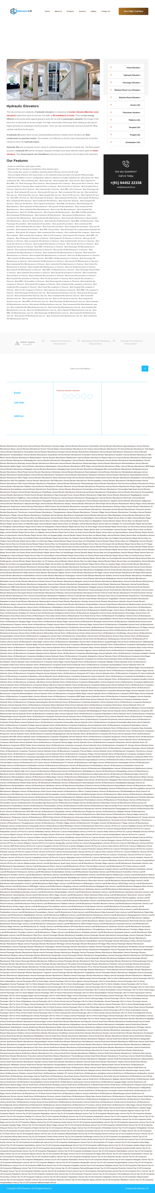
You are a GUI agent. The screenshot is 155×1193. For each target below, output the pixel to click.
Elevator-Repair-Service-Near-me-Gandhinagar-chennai (58, 552)
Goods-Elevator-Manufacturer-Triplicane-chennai (66, 599)
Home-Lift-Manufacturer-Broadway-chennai (91, 621)
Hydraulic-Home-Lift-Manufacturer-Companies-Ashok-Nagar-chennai (43, 662)
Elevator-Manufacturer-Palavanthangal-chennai (81, 483)
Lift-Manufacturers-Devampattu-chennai (56, 760)
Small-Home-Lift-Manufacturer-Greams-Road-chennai (27, 1102)
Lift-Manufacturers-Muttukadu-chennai (52, 783)
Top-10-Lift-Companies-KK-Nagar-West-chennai (93, 1154)
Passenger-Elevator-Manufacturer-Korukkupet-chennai (52, 949)
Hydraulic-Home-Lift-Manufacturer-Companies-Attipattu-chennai (95, 662)
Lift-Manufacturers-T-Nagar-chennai (120, 823)
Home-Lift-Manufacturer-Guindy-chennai (34, 639)
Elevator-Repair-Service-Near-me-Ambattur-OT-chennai (107, 524)
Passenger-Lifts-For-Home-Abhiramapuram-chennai (118, 978)
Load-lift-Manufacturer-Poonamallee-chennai (120, 906)
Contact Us (105, 11)
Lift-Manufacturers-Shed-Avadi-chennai (97, 814)
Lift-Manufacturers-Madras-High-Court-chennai (18, 771)
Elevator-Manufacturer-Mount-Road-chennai (17, 472)
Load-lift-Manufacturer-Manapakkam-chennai (104, 878)
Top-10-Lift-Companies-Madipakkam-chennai (33, 1159)
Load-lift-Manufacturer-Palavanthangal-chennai (114, 901)
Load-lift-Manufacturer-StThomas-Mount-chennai (71, 926)
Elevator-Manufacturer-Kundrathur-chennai (80, 455)
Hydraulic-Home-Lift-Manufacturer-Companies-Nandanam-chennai (80, 702)
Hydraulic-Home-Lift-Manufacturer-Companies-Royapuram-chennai (101, 737)
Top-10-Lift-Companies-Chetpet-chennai (29, 1128)
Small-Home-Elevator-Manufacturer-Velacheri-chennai (69, 1062)
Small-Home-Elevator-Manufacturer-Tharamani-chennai (21, 1056)
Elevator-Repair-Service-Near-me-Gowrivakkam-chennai (39, 555)
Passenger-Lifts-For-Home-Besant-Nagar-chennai (59, 996)
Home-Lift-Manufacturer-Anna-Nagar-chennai (124, 613)
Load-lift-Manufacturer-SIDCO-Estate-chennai (80, 924)
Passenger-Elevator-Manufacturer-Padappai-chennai (111, 958)
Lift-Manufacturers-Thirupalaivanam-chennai (24, 823)
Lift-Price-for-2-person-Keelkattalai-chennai (33, 831)
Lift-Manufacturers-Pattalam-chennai (75, 797)
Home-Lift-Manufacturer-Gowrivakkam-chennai (75, 636)
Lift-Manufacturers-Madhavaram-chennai (136, 768)
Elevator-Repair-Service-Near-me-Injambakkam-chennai (126, 561)
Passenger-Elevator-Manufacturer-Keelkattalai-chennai (38, 941)
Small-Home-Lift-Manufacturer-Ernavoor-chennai (42, 1096)
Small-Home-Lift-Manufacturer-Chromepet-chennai (104, 1090)
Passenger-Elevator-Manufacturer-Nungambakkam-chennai (91, 955)
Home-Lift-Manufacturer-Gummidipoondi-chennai (69, 639)
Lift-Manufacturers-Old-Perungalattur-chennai (48, 794)
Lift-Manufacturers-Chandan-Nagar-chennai (23, 760)
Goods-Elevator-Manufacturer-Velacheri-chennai (114, 601)
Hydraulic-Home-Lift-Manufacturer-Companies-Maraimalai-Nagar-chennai (109, 691)
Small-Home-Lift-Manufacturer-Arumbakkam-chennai (27, 1079)
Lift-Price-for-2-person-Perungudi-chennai (119, 849)
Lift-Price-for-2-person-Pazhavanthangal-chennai (51, 849)
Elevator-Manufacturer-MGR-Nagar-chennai (80, 466)
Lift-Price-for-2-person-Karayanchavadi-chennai (114, 829)
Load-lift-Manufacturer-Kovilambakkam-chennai (52, 872)
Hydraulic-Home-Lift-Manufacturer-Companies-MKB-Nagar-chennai (66, 696)
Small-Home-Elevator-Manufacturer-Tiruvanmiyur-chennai (113, 1056)
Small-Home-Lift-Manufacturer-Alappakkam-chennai (44, 1070)
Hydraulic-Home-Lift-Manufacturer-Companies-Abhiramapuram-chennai (72, 644)
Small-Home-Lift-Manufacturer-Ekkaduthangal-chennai (110, 1093)
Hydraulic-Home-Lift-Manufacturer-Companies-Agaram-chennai (73, 650)
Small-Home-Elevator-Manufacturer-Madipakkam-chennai (29, 1036)
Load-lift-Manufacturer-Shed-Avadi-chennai (128, 921)
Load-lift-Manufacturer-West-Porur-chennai (32, 935)
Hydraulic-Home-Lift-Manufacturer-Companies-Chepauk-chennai (25, 673)
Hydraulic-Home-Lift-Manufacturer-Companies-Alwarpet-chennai (24, 653)
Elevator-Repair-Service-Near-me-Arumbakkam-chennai (98, 529)
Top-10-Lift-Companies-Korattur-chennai (112, 1157)
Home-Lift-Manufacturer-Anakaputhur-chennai (88, 613)
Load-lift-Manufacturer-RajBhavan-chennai (59, 915)
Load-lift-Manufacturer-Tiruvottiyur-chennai (16, 932)
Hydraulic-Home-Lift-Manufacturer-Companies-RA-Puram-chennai (98, 734)
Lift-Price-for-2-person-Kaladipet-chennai (126, 826)
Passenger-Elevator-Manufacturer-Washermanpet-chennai (75, 978)
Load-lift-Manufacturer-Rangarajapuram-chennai (128, 915)
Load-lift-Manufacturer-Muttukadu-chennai (84, 889)
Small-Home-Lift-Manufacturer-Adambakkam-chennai (40, 1067)
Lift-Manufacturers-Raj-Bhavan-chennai (54, 809)
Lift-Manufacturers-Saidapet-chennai (116, 811)
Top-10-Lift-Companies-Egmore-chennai (31, 1134)
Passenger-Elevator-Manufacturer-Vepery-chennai (97, 975)
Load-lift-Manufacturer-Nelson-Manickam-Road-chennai (87, 895)
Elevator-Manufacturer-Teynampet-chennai (100, 509)
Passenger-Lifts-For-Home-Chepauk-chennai (17, 998)
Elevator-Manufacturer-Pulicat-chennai (73, 492)
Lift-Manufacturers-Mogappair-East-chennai (77, 780)
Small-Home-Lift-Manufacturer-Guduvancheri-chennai (69, 1102)
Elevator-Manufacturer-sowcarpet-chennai (79, 506)
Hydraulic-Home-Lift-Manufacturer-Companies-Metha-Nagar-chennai (66, 693)
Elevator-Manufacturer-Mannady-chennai (16, 463)
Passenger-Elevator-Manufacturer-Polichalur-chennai (103, 964)
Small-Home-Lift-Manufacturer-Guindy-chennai (108, 1102)
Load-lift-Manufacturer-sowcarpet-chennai (115, 924)
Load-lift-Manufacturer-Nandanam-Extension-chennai (128, 892)
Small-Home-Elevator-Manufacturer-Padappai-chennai (54, 1044)
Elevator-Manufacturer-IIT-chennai (113, 449)
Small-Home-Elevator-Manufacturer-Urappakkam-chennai (47, 1059)
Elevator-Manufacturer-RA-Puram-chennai (122, 498)
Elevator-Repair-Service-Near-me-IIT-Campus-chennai (40, 561)
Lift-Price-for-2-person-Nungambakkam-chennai (90, 843)
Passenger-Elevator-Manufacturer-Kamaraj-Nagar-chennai (112, 935)
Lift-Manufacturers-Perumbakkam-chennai (86, 800)
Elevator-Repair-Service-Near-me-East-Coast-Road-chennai (72, 547)
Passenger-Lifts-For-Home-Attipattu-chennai (24, 993)
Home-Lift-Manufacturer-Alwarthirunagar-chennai (100, 610)
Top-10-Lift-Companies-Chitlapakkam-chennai (136, 1128)
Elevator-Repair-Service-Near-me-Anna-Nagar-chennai (83, 527)
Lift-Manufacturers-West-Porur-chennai (95, 826)
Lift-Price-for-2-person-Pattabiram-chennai (129, 852)
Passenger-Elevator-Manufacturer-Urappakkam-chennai (79, 972)
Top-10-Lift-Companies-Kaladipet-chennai (16, 1148)
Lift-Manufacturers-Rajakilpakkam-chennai (23, 809)
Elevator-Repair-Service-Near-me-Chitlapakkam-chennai (124, 541)
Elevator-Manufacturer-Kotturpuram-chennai (123, 452)
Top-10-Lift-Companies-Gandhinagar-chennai (82, 1137)
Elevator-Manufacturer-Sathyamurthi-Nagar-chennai (26, 503)
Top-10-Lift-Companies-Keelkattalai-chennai (81, 1151)
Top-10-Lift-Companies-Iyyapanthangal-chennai (60, 1145)
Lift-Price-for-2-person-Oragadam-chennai (42, 846)
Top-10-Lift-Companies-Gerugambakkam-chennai (119, 1137)
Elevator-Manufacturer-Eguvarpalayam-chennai (124, 446)
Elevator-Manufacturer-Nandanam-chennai (54, 475)
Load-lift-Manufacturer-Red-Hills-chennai (41, 918)
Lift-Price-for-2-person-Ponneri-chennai (30, 852)
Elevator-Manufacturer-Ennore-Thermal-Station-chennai (44, 449)
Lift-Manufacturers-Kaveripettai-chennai (120, 762)
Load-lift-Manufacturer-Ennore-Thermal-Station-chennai (83, 866)
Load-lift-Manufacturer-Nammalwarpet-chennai (119, 889)
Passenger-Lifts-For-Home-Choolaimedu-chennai (92, 1001)
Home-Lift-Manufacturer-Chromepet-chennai (103, 627)
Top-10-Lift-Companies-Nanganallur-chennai (79, 1162)
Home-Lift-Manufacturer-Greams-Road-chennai (112, 636)
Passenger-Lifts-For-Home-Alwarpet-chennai (34, 984)
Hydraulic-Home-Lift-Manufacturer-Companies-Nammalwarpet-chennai (27, 702)
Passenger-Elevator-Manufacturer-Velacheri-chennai (57, 975)
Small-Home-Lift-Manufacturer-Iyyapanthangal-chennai (52, 1108)
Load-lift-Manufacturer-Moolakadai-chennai (16, 889)
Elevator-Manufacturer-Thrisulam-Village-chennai (92, 512)
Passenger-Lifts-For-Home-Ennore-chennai (16, 1007)
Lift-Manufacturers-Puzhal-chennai (76, 806)
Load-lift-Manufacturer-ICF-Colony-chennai (121, 866)
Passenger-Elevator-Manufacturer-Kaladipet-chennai (69, 935)
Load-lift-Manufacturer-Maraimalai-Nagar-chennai (123, 880)
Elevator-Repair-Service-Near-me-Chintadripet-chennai (81, 541)
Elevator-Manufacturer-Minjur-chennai (112, 466)
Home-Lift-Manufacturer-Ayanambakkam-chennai (99, 619)
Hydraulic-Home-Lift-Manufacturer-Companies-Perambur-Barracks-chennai (43, 719)
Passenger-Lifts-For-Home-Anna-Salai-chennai (29, 990)
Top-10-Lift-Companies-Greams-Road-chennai (80, 1139)
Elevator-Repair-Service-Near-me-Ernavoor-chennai (85, 550)
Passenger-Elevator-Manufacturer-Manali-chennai (26, 952)
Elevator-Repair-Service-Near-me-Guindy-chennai (63, 558)
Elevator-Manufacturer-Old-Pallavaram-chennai (51, 481)
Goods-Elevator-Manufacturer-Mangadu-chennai (70, 581)
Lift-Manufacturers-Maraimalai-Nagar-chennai (127, 774)
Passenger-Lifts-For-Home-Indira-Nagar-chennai (96, 1016)
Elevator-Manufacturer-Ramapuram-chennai (50, 498)
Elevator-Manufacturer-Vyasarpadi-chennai (73, 515)
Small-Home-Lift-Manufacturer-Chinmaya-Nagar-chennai (54, 1088)
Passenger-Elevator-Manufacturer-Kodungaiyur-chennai (40, 947)
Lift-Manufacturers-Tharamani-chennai (111, 820)
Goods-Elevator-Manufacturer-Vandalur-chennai (76, 601)
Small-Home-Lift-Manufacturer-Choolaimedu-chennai (63, 1090)
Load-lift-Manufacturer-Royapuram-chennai (108, 918)
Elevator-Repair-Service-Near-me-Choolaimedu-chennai (53, 544)
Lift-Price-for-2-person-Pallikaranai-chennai (135, 846)
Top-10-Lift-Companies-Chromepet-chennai (83, 1131)
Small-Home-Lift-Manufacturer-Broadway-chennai (48, 1085)
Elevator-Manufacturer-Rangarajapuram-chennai (86, 498)
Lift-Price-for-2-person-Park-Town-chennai (16, 849)
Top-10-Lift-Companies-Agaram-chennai (125, 1111)
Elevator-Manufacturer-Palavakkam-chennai (46, 483)
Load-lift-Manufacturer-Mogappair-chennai (62, 886)
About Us (58, 11)
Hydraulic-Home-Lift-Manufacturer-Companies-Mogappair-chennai (117, 696)
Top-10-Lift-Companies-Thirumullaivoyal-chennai (117, 1174)
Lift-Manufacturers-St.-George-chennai (140, 817)
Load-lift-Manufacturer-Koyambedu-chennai (88, 872)
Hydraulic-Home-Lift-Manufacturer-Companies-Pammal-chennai (43, 716)
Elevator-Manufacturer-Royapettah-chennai (41, 501)
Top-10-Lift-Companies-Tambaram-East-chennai (46, 1174)
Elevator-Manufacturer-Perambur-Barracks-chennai (58, 486)
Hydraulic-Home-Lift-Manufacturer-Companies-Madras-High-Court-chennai (35, 685)
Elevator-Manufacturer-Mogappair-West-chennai (95, 469)
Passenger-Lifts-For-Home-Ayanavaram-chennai (132, 993)
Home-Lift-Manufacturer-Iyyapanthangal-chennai (104, 642)
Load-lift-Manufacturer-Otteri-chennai (47, 901)
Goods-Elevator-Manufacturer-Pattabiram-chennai (54, 596)
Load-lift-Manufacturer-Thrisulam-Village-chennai (131, 929)
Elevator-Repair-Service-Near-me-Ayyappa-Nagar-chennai (46, 535)
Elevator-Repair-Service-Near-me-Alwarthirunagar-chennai (22, 524)
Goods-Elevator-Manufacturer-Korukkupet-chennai (62, 578)
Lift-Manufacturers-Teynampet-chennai (81, 820)
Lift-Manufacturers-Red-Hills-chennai (26, 811)
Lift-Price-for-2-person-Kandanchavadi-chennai (78, 829)
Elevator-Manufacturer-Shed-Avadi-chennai (94, 503)
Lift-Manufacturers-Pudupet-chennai (72, 803)
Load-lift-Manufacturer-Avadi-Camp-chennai (60, 863)
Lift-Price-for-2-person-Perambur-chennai (87, 849)
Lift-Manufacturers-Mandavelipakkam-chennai (32, 774)
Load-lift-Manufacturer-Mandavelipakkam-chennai (19, 880)
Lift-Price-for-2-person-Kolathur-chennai (32, 837)
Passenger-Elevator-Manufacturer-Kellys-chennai (123, 941)
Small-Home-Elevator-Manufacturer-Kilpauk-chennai (88, 1027)
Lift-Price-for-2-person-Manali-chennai (75, 840)
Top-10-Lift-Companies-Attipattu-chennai (27, 1122)
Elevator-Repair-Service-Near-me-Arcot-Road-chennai (56, 529)
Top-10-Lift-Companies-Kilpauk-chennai (27, 1154)
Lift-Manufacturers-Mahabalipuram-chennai (85, 771)
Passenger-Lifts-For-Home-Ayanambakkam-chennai (94, 993)
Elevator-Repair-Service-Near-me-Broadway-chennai (134, 535)
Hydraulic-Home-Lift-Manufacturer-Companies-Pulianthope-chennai (68, 725)
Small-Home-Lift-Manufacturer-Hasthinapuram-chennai (40, 1105)
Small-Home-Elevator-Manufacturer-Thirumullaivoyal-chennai (66, 1056)
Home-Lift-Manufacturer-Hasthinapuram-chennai (107, 639)
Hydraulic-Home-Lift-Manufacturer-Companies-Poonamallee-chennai (53, 722)
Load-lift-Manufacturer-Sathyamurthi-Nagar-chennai (60, 921)
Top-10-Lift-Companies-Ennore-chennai (99, 1134)
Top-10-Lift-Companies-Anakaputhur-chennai (92, 1116)
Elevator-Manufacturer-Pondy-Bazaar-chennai (47, 489)
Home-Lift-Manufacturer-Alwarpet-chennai (65, 610)
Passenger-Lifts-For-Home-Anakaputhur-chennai (72, 987)
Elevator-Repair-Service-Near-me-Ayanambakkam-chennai (112, 532)
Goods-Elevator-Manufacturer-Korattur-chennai (25, 578)
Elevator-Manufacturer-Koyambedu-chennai (47, 455)
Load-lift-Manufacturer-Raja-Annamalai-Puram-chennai (105, 912)
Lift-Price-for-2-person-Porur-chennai (99, 852)
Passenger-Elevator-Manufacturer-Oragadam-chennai (70, 958)
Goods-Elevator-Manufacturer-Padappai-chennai (84, 587)
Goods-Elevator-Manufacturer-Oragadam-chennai (46, 587)
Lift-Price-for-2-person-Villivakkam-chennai (107, 860)
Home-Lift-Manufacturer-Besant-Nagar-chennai (56, 621)
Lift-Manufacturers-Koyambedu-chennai (125, 765)
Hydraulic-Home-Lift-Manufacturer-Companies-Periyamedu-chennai (98, 719)
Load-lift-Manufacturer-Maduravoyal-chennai (33, 878)
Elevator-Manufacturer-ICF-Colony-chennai (83, 449)
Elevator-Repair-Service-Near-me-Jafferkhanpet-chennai (60, 564)
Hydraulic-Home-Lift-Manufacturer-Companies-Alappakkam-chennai (124, 650)
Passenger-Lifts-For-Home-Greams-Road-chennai (19, 1013)
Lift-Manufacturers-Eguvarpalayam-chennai (88, 760)
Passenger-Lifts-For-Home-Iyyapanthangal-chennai (19, 1019)
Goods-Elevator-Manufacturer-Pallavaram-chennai (116, 584)
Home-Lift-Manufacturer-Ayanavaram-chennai (136, 619)
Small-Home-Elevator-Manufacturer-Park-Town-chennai (28, 1047)
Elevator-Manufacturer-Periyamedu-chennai (95, 486)
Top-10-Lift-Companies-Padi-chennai (133, 1165)
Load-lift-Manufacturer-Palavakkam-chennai (79, 901)
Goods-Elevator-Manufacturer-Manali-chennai (33, 581)
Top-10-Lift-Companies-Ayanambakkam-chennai (91, 1122)
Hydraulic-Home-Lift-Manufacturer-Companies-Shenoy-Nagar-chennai (52, 742)
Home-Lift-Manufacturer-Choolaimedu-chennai (67, 627)
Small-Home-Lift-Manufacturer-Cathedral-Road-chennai (88, 1085)
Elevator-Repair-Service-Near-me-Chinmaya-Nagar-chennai (36, 541)
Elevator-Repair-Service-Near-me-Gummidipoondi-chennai (105, 558)
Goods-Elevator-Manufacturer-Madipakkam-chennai (103, 578)
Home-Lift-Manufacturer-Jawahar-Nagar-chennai (25, 644)
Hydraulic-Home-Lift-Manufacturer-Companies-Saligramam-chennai (49, 739)
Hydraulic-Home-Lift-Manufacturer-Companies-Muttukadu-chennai (122, 699)
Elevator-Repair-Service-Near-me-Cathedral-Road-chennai (22, 538)
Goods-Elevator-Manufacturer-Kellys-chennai (17, 573)
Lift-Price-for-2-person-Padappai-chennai (74, 846)
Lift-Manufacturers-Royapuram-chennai (87, 811)
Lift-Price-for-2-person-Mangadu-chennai (106, 840)
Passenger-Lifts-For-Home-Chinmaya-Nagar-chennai (89, 998)
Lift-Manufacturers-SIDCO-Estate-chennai (44, 817)
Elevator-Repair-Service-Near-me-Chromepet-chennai (96, 544)
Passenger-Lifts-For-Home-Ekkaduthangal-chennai (131, 1004)
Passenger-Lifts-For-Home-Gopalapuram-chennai (90, 1010)
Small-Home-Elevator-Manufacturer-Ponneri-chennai (95, 1050)
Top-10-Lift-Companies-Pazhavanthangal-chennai (81, 1168)
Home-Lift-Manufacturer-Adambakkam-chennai (51, 607)
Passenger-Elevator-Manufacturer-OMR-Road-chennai (28, 958)
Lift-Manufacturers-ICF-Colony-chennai (34, 762)
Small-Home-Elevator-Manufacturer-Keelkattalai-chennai (109, 1024)
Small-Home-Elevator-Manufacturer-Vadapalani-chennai (91, 1059)
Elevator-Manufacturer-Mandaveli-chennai (95, 460)
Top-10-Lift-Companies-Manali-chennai (100, 1159)
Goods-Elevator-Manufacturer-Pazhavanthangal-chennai (87, 590)
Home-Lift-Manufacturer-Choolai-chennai (33, 627)
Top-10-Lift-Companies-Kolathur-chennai (47, 1157)
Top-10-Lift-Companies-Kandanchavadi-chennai (123, 1148)
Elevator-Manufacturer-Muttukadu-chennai (51, 472)
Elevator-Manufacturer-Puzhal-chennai (21, 495)
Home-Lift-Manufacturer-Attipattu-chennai (33, 619)
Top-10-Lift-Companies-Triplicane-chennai (33, 1177)
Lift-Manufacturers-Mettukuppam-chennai (80, 777)
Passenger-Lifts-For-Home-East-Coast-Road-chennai (56, 1004)
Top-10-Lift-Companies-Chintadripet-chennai (101, 1128)
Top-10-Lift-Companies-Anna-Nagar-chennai (128, 1116)
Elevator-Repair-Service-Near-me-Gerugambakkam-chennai (104, 552)
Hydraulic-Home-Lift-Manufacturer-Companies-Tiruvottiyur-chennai (25, 754)
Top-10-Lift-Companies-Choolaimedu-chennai (48, 1131)
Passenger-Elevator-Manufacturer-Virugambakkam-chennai (29, 978)
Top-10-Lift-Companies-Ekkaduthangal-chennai (66, 1134)
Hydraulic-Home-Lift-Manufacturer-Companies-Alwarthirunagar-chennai (77, 653)
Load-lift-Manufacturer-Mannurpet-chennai (87, 880)
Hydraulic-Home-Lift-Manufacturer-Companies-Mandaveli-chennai (98, 688)
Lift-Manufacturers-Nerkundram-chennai (67, 788)
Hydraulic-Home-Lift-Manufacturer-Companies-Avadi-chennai (49, 665)
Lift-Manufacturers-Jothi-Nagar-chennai (89, 762)
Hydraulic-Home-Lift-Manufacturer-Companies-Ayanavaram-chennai (66, 668)
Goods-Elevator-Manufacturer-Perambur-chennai (128, 590)
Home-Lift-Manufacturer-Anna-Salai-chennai (44, 616)
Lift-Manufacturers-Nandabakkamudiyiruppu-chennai (121, 783)
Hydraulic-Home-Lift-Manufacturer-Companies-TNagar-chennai (76, 754)
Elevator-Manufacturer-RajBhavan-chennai (16, 498)
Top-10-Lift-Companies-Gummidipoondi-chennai (31, 1142)
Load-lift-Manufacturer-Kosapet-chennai (103, 869)
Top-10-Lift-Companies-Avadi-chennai (58, 1122)
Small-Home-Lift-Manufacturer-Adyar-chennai (78, 1067)
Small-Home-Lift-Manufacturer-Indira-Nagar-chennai (122, 1105)
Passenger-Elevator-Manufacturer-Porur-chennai (80, 967)
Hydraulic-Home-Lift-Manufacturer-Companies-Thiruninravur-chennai (125, 751)
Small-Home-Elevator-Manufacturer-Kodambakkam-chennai (70, 1030)
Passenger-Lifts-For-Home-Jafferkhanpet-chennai (59, 1019)
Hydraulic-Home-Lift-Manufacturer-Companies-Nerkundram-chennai (102, 705)
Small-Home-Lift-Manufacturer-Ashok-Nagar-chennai (68, 1079)
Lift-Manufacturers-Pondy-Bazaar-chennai (119, 800)
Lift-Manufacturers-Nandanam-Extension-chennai (81, 785)
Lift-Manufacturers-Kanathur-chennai (41, 768)
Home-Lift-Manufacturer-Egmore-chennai (55, 630)
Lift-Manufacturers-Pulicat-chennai (130, 803)
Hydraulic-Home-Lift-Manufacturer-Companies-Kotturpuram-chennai (71, 676)
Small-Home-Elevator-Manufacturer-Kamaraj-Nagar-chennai (30, 1021)
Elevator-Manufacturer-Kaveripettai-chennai (23, 452)
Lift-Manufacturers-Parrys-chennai (48, 797)
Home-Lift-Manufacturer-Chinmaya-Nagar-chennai (79, 624)
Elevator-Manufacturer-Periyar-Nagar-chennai (130, 486)
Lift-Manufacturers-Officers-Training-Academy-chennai (84, 791)
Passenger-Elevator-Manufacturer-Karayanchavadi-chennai (97, 938)
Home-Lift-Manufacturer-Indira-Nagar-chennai (31, 642)
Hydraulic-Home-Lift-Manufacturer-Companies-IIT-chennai (124, 673)
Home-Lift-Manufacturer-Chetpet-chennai (44, 624)
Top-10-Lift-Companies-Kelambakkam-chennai (116, 1151)
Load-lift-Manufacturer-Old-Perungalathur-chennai (124, 898)
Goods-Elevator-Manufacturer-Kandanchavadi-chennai (118, 567)
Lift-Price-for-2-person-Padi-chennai (105, 846)
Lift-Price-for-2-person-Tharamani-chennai (46, 855)
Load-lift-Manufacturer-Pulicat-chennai (117, 909)
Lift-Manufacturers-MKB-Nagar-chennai (15, 780)
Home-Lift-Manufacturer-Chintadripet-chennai (116, 624)
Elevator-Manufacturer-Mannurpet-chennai (48, 463)
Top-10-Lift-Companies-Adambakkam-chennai (62, 1111)
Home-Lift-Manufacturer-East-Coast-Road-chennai (19, 630)
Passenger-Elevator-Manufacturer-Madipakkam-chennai (95, 949)
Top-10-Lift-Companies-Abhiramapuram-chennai (25, 1111)
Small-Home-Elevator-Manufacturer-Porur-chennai (41, 1053)
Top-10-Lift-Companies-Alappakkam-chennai (39, 1113)
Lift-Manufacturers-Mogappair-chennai (45, 780)
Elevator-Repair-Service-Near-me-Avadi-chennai (70, 532)
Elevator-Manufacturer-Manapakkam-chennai (60, 460)
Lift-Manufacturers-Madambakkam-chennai (103, 768)
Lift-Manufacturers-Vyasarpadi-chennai (30, 826)
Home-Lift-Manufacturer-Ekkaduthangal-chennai (90, 630)
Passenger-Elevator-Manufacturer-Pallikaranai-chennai (42, 961)
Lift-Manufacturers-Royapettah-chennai (56, 811)
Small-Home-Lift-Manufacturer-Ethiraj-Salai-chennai (81, 1096)
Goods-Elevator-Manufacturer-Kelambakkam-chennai (131, 570)
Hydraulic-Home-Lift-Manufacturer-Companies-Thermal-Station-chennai (71, 751)
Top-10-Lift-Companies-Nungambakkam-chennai (115, 1162)
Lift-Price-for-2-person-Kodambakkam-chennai (110, 834)
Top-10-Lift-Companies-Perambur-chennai (116, 1168)
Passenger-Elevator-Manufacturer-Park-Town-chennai (84, 961)
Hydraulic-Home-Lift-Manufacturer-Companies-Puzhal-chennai (79, 728)
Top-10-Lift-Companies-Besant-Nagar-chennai (46, 1125)
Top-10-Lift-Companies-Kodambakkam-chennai (131, 1154)
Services (82, 11)
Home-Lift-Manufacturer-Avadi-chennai (65, 619)
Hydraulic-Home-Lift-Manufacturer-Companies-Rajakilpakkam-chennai (91, 731)
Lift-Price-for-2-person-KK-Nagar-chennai (39, 834)
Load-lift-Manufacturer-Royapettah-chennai (74, 918)
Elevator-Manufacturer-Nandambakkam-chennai (18, 475)
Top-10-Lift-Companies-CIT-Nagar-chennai (117, 1131)
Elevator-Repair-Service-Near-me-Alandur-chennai (46, 521)
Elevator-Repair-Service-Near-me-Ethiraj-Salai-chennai (126, 550)
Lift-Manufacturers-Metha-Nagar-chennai (47, 777)
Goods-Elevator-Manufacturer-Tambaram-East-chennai (95, 596)
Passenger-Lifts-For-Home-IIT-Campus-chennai (58, 1016)
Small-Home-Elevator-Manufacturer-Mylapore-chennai (91, 1039)
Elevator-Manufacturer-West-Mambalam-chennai (109, 515)
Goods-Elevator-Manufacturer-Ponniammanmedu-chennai (130, 593)
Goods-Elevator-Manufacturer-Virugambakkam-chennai (83, 604)
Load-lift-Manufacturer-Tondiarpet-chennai (80, 932)
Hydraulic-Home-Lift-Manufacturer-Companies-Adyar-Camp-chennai (26, 647)
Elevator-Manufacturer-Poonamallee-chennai (82, 489)
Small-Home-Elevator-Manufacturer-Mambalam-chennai (72, 1036)
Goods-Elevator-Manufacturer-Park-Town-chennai (46, 590)
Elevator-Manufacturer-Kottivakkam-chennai (89, 452)
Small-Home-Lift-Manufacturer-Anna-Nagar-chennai (20, 1076)
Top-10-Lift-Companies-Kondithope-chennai (80, 1157)
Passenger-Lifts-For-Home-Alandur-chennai (107, 981)
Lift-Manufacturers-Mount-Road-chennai (22, 783)
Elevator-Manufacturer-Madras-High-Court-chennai (103, 458)
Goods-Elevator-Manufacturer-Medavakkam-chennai (109, 581)
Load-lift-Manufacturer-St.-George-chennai (35, 926)
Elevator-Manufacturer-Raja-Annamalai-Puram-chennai (58, 495)
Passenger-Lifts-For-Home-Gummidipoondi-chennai (132, 1013)
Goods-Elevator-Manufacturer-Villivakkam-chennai (42, 604)
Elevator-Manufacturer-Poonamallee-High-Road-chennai (121, 489)
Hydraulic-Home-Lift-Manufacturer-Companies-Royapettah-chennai (49, 737)
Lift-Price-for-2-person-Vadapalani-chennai (65, 857)
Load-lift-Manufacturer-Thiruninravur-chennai (57, 929)
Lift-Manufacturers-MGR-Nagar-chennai (111, 777)
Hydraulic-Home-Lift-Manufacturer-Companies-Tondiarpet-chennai (126, 754)
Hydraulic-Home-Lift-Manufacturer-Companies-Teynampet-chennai (120, 748)
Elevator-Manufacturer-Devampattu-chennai (88, 446)
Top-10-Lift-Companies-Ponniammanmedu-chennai (98, 1171)
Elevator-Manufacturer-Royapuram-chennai (75, 501)
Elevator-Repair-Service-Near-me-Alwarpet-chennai (129, 521)
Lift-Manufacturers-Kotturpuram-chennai (60, 765)
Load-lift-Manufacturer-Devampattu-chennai (131, 863)
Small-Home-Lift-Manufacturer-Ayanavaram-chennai (70, 1082)
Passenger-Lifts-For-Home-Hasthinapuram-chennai (19, 1016)
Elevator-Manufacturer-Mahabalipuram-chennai (25, 460)
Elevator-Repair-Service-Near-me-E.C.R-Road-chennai (28, 547)
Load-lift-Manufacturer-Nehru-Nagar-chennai (49, 895)
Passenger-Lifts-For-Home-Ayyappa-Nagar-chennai (20, 996)
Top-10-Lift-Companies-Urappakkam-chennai (67, 1177)
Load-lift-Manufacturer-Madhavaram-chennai (113, 875)
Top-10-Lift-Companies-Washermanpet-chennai (38, 1182)
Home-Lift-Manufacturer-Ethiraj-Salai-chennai (42, 633)
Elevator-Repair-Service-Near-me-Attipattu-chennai (31, 532)
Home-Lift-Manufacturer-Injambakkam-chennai (67, 642)
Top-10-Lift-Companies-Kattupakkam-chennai (46, 1151)
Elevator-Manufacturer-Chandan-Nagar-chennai (52, 446)
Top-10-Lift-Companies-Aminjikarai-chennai (58, 1116)
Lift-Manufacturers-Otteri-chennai (115, 794)
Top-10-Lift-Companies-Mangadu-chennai (131, 1159)
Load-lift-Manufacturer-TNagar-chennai (48, 932)
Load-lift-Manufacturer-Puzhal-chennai (69, 912)
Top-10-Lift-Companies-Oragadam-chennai (69, 1165)
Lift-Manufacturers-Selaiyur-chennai (67, 814)
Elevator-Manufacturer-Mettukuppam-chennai (45, 466)
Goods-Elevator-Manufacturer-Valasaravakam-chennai (37, 601)
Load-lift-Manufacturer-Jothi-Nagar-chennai (36, 869)
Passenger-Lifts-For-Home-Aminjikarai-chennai (35, 987)
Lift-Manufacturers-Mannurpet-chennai (94, 774)
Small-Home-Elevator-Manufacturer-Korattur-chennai (95, 1033)
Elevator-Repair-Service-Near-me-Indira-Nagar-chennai (82, 561)
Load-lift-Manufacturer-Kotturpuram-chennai (17, 872)
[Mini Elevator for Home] (21, 10)
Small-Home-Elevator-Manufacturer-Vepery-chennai (110, 1062)
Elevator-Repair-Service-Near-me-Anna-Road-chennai (125, 527)
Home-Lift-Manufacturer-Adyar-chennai (85, 607)
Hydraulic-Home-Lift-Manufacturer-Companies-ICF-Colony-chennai (76, 673)
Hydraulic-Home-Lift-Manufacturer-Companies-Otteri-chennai (42, 714)
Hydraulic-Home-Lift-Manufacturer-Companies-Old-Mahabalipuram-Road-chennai (81, 711)
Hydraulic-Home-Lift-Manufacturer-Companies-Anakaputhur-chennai (78, 656)
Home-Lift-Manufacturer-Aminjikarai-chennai (53, 613)
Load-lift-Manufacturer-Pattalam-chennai (58, 903)
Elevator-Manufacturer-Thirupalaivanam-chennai (54, 512)
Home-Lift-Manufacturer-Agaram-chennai (116, 607)
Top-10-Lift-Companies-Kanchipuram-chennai (87, 1148)
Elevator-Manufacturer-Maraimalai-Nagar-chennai (84, 463)
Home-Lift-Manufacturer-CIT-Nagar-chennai (137, 627)
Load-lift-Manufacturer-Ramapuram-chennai (93, 915)
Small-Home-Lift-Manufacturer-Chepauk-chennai (129, 1085)
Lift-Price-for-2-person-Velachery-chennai (45, 860)
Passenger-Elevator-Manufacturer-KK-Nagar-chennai (51, 944)
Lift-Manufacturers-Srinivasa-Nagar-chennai (107, 817)
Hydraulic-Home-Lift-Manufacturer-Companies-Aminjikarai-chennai (25, 656)
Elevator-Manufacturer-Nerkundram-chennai (95, 478)
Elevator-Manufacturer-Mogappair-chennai (23, 469)
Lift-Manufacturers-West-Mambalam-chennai (63, 826)
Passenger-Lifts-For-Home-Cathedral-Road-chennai (135, 996)
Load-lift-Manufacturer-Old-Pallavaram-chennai (86, 898)
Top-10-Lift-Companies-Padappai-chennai (103, 1165)
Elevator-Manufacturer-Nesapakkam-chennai (130, 478)
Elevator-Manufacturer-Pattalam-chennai (22, 486)
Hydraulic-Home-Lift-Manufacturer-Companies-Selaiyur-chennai (99, 739)
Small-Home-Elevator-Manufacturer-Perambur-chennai (119, 1047)
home (123, 32)
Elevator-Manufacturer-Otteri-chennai (14, 483)
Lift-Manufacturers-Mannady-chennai (65, 774)
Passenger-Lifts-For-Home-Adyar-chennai (39, 981)
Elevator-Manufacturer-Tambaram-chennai (67, 509)
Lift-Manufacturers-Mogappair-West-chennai (112, 780)
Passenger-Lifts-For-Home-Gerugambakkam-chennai (49, 1010)
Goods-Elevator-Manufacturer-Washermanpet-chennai (126, 604)
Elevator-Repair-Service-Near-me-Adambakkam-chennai (79, 518)
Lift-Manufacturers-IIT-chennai (61, 762)
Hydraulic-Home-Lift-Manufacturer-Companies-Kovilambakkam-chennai (125, 676)
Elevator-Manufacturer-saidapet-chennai (108, 501)
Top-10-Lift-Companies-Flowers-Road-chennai (46, 1137)
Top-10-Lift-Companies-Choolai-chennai (15, 1131)
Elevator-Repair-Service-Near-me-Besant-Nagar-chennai (91, 535)
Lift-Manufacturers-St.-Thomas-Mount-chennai (18, 820)
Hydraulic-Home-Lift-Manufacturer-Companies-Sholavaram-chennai (106, 742)
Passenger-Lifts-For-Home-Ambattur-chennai (109, 984)
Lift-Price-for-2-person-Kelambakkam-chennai (68, 831)
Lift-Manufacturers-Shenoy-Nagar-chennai (128, 814)
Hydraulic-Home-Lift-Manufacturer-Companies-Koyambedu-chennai (26, 679)
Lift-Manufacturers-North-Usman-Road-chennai (45, 791)
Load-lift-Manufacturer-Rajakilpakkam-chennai (24, 915)
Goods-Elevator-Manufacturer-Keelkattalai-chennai (90, 570)
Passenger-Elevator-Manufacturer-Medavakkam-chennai (108, 952)
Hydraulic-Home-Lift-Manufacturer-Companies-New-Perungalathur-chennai (66, 708)
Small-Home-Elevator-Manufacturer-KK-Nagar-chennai (130, 1027)
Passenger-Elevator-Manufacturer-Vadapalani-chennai (123, 972)
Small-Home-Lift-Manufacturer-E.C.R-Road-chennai (32, 1093)
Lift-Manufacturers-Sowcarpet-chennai (75, 817)
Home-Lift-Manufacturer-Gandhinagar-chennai (115, 633)
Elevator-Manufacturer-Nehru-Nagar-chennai (17, 478)
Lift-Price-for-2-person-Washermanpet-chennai (24, 863)
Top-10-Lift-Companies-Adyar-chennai (94, 1111)
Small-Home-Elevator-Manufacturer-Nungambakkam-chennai (30, 1041)
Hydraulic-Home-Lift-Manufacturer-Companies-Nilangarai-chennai (121, 708)
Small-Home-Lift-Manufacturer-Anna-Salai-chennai (99, 1076)
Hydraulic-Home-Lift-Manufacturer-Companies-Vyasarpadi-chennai (25, 757)
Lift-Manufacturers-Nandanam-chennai (46, 785)
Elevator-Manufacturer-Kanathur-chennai (113, 455)
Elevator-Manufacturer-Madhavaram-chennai (66, 458)
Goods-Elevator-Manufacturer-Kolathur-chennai (100, 575)
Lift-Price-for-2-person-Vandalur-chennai (134, 857)
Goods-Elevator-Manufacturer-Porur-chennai (17, 596)
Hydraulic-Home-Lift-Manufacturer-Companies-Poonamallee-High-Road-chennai (111, 722)
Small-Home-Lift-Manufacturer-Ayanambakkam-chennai (28, 1082)
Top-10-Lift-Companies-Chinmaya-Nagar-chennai (64, 1128)
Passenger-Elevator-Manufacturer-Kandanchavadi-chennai (50, 938)
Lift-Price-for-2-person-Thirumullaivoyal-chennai (81, 855)
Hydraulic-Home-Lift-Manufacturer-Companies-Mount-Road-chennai (70, 699)
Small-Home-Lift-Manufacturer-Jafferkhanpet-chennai (94, 1108)
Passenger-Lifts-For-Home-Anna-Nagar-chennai (110, 987)
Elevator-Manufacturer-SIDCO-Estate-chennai (44, 506)
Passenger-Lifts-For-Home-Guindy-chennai (94, 1013)
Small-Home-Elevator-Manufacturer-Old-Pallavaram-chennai (77, 1041)
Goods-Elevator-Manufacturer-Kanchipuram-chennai (77, 567)
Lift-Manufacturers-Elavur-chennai (119, 760)
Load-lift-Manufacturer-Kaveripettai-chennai (70, 869)
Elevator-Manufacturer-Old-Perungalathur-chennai (89, 481)
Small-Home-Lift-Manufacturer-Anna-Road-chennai (60, 1076)
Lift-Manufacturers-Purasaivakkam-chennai (46, 806)
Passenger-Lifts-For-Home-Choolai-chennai (55, 1001)
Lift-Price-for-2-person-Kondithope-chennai (64, 837)
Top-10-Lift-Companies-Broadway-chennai (80, 1125)
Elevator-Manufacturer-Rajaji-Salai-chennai (96, 495)
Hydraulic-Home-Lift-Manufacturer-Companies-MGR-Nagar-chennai (120, 693)
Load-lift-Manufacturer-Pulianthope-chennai (85, 909)
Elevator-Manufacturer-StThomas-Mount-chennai (32, 509)
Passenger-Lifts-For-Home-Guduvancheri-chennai (58, 1013)
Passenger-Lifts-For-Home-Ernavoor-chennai (51, 1007)
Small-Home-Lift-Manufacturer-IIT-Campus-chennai (81, 1105)
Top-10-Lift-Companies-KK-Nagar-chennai (59, 1154)
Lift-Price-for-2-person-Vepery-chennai (76, 860)
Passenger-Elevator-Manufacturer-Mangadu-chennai (65, 952)
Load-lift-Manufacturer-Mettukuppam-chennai (83, 883)
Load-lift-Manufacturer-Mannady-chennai (54, 880)
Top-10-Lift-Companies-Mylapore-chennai (46, 1162)
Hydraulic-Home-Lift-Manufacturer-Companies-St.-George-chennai (114, 745)
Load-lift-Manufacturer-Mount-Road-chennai (51, 889)
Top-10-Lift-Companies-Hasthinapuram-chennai (68, 1142)
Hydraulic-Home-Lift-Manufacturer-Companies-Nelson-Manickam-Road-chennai (45, 705)
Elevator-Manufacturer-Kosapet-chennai (56, 452)
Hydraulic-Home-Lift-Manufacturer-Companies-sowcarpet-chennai (63, 745)
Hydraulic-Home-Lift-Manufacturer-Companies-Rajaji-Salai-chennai (38, 731)
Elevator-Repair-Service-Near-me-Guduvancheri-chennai (22, 558)
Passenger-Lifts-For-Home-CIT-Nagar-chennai (18, 1004)
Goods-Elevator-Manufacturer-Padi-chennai (120, 587)
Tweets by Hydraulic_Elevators (68, 390)
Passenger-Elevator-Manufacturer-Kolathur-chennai (82, 947)
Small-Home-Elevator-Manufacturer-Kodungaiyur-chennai (115, 1030)
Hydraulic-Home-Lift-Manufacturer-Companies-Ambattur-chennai (130, 653)
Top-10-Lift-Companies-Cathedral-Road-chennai (115, 1125)
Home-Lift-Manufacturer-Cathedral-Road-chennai (128, 621)
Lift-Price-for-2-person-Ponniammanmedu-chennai (64, 852)
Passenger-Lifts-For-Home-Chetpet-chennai (52, 998)
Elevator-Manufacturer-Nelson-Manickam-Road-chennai (56, 478)
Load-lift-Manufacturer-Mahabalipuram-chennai (68, 878)
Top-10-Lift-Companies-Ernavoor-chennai (131, 1134)
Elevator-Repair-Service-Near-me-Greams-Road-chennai (83, 555)
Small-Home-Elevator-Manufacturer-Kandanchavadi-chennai (121, 1021)
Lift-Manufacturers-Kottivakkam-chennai (28, 765)
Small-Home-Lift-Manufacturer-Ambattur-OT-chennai (53, 1073)
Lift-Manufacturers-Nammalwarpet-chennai (84, 783)
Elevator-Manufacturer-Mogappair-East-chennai (58, 469)
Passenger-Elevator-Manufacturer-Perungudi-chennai (62, 964)
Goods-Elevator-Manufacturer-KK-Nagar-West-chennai (130, 573)
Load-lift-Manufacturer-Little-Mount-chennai (41, 875)
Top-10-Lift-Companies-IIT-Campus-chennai (104, 1142)
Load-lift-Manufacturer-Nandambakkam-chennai (55, 892)
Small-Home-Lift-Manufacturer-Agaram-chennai (115, 1067)
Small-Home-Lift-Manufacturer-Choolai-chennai (25, 1090)
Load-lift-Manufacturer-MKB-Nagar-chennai (28, 886)
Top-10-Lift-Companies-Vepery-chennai (86, 1180)
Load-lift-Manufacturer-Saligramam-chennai (23, 921)
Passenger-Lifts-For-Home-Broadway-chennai (96, 996)
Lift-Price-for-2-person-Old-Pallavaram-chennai (128, 843)
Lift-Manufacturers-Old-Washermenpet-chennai (84, 794)
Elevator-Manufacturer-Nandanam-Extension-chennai (91, 475)
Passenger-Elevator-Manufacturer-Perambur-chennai (20, 964)
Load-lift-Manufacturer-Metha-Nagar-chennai (48, 883)
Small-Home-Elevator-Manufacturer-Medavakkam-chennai (47, 1039)
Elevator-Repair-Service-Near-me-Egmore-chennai (115, 547)
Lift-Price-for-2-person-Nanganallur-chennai (55, 843)
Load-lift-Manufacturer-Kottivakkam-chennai (135, 869)
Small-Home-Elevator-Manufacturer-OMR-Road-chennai (122, 1041)
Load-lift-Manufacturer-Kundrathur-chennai (121, 872)
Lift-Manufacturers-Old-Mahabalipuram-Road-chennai (126, 791)
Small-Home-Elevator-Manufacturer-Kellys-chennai (48, 1027)
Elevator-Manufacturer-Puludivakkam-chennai (106, 492)
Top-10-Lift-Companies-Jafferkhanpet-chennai (97, 1145)
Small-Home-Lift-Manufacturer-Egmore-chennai (70, 1093)
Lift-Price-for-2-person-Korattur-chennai (96, 837)
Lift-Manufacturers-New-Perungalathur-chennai (133, 788)
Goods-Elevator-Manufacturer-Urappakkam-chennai (105, 599)
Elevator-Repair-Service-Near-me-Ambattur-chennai (65, 524)
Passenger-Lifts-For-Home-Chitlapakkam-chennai (19, 1001)
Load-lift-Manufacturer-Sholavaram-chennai (46, 924)
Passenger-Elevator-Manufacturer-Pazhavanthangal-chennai (129, 961)
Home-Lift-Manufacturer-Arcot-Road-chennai (78, 616)
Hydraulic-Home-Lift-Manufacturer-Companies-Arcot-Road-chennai (84, 659)
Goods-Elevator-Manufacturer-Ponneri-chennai (89, 593)
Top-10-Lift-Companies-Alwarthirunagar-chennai (107, 1113)
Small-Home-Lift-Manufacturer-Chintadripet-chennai (96, 1088)
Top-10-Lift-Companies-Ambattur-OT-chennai (24, 1116)
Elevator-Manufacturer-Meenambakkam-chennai (122, 463)
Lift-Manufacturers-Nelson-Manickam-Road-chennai (32, 788)
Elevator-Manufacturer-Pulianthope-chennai (41, 492)
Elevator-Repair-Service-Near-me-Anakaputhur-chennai (40, 527)
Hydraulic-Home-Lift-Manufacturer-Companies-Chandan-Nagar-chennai (126, 670)
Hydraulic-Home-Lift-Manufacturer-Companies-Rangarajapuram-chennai (44, 734)
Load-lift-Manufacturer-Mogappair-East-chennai (97, 886)
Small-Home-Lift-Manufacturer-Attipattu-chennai (107, 1079)
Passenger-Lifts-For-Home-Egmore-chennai (94, 1004)
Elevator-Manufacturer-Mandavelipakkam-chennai (131, 460)
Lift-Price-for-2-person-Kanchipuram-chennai (42, 829)
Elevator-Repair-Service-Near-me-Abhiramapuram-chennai (34, 518)
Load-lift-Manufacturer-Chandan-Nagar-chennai (95, 863)
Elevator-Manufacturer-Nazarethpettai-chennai (130, 475)
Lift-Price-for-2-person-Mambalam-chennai (43, 840)
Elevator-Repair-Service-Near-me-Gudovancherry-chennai (128, 555)
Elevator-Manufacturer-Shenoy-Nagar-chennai (129, 503)
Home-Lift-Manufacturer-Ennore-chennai (124, 630)
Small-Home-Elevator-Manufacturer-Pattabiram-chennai (82, 1053)
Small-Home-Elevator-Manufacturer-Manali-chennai (115, 1036)
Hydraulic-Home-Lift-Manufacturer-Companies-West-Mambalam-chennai (80, 757)
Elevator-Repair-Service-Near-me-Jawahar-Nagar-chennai (104, 564)
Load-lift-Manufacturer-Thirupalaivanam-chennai (93, 929)
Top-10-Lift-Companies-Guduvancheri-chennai (117, 1139)
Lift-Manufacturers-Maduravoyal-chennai (52, 771)
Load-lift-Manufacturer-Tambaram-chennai (107, 926)
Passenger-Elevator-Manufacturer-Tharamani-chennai (58, 970)
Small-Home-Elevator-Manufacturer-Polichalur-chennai (54, 1050)
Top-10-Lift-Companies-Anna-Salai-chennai (41, 1119)
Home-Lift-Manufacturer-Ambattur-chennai (136, 610)
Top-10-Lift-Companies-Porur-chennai (133, 1171)
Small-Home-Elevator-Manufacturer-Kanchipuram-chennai (75, 1021)
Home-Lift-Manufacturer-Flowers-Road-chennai (78, 633)
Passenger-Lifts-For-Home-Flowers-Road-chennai (125, 1007)
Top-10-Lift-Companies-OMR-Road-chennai (36, 1165)
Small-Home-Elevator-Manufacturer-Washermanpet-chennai (97, 1065)
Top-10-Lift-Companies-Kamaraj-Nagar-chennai (50, 1148)
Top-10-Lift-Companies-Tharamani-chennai (81, 1174)
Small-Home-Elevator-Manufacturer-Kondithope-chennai (53, 1033)
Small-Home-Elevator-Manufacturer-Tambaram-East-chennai (127, 1053)
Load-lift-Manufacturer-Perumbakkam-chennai (49, 906)
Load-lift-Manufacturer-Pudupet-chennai (52, 909)
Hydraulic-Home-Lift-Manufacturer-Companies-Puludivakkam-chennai (121, 725)
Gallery (93, 11)
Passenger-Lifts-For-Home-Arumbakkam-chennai (104, 990)
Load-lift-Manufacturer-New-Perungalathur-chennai (47, 898)
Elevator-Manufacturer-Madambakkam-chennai (30, 458)
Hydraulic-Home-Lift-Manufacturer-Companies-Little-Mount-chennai (26, 682)
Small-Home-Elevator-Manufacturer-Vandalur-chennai (27, 1062)
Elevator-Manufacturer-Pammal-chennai (115, 483)
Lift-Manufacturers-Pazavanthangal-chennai (107, 797)
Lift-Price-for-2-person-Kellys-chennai (100, 831)
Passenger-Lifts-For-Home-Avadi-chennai (57, 993)
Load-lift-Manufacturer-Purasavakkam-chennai (36, 912)
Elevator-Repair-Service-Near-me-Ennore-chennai (45, 550)
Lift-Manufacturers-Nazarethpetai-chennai (116, 785)
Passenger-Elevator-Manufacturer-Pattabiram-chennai (120, 967)
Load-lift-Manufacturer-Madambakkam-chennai (77, 875)
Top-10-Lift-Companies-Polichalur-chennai (31, 1171)
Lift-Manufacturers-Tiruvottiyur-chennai (91, 823)
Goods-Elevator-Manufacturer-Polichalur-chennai (51, 593)
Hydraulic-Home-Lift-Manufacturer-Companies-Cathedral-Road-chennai (70, 670)
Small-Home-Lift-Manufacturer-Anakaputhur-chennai (133, 1073)
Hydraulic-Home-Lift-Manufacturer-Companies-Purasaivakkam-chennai (27, 728)
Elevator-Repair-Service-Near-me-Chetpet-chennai (105, 538)
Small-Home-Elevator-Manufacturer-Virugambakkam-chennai (50, 1065)
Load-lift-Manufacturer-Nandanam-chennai (91, 892)
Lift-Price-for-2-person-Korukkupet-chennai (128, 837)
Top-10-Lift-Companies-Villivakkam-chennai (118, 1180)
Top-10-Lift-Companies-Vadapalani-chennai (101, 1177)
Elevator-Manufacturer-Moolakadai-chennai (131, 469)
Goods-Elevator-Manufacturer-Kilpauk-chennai (53, 573)
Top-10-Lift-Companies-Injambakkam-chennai (24, 1145)
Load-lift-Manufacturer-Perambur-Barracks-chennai (94, 903)
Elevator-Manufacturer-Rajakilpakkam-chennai (131, 495)
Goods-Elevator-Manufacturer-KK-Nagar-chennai (90, 573)
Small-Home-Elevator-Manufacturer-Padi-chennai (94, 1044)
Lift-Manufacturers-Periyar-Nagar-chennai (54, 800)
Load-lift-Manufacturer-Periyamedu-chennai (131, 903)
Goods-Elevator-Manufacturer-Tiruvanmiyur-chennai (27, 599)
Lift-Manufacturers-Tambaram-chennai (51, 820)
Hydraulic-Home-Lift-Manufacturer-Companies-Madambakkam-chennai (79, 682)
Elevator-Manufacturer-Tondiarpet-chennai (40, 515)
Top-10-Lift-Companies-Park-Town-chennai (44, 1168)
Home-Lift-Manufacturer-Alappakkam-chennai (30, 610)
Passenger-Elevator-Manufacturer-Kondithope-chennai (123, 947)
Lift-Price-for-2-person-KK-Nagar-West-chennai (73, 834)
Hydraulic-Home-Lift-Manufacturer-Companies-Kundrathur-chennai (78, 679)
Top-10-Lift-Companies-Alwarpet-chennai (73, 1113)
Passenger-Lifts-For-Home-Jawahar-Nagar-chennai (98, 1019)
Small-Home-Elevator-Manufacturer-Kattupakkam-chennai (65, 1024)
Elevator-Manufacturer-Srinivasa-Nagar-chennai (114, 506)
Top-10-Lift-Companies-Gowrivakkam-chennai (44, 1139)
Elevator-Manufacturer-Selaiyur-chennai (62, 503)
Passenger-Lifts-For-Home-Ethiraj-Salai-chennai (87, 1007)
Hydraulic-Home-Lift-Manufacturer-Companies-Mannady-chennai (55, 691)
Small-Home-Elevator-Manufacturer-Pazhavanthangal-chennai (73, 1047)
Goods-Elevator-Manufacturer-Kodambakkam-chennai (21, 575)
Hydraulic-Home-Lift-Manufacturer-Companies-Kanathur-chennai (129, 679)
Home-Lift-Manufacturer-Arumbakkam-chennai (114, 616)
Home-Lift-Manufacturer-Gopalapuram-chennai (38, 636)
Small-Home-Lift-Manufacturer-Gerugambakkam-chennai (53, 1099)
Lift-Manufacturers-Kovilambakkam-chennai (92, 765)
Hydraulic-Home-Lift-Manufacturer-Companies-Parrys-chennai (92, 716)
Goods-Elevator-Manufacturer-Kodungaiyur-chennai (62, 575)
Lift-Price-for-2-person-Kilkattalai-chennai (131, 831)
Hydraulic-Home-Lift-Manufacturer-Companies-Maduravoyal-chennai (91, 685)
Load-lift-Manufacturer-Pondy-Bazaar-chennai (84, 906)
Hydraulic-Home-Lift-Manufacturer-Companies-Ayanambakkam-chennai (100, 665)
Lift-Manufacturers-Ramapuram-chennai (85, 809)
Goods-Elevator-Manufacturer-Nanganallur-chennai (34, 584)
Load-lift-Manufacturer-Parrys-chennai (28, 903)
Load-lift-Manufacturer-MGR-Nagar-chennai (118, 883)
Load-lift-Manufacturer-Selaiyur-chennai (96, 921)
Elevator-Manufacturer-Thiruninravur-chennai (17, 512)
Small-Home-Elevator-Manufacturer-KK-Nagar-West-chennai (23, 1030)
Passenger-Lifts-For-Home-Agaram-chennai (72, 981)
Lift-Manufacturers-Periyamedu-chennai (22, 800)
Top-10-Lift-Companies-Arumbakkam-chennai (110, 1119)
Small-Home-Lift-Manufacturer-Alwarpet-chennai (83, 1070)
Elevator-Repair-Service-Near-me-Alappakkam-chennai (87, 521)
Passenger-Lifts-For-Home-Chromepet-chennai (129, 1001)
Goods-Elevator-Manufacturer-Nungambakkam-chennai (75, 584)
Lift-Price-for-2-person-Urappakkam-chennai (32, 857)
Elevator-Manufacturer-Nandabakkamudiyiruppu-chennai (126, 472)
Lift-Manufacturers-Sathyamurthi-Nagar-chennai (34, 814)
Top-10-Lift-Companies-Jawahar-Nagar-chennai (133, 1145)
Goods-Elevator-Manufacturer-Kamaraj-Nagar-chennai (35, 567)
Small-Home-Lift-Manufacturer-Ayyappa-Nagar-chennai (112, 1082)
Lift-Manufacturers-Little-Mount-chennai (71, 768)
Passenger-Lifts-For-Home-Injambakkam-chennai (134, 1016)
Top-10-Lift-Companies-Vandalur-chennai (22, 1180)
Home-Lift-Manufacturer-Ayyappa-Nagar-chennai (19, 621)
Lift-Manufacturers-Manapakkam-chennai (118, 771)
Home (47, 11)
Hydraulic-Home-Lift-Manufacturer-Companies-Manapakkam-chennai (45, 688)
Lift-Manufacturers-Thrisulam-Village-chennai (58, 823)
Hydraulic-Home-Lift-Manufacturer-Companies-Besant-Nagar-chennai (119, 668)
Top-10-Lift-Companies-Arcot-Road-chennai (75, 1119)
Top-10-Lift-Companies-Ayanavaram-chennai (128, 1122)
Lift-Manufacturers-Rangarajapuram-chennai (119, 809)
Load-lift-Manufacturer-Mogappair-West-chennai (134, 886)
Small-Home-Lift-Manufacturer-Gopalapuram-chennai (95, 1099)
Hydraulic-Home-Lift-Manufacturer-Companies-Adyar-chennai (76, 647)
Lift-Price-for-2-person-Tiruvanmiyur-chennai (117, 855)
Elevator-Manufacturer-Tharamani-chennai (134, 509)
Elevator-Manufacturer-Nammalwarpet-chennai (86, 472)
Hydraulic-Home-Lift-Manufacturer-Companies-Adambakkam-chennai (126, 644)
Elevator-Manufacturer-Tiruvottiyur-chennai (127, 512)
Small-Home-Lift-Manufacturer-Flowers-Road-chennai (122, 1096)
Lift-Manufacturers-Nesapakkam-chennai (99, 788)
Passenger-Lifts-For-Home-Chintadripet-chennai (129, 998)
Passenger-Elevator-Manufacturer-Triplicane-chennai (37, 972)
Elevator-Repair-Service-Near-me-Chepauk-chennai (65, 538)
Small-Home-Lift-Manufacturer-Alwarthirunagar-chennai (123, 1070)
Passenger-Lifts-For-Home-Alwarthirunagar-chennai (71, 984)
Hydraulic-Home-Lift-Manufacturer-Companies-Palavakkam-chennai (92, 714)
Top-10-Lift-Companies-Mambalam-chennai (67, 1159)
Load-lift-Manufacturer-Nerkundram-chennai (127, 895)
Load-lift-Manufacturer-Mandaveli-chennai (138, 878)
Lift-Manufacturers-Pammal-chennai (20, 797)
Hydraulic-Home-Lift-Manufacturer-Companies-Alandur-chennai (24, 650)
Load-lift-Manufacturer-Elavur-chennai (47, 866)
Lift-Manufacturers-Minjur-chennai (140, 777)
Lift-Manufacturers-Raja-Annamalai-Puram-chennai (109, 806)
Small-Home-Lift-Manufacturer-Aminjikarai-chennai (93, 1073)
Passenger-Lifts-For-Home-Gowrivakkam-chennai (129, 1010)
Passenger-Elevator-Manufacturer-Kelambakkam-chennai (82, 941)
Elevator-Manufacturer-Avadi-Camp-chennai (17, 446)
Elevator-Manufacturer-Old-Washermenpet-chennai (128, 481)
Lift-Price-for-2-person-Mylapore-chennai (22, 843)
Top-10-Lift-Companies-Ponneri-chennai (63, 1171)
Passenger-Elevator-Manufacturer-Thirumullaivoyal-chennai (102, 970)
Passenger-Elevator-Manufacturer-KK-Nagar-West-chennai (94, 944)
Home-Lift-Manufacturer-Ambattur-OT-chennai (18, 613)
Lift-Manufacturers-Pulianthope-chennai (101, 803)
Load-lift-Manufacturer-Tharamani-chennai (23, 929)
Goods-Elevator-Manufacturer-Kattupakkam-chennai (50, 570)
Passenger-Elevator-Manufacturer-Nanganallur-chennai (46, 955)
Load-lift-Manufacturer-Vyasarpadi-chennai (113, 932)
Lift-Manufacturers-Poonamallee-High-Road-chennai (37, 803)
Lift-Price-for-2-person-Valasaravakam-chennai (100, 857)
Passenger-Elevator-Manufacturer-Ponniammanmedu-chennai (37, 967)
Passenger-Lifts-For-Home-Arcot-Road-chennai (66, 990)
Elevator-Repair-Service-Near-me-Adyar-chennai (120, 518)
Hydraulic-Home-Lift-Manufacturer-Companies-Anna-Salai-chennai (32, 659)
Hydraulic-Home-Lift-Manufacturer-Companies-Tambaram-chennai (69, 748)
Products (70, 11)
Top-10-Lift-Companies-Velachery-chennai (55, 1180)
